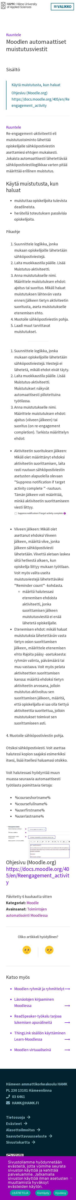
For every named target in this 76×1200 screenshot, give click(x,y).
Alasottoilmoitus (20, 1129)
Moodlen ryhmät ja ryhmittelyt (39, 988)
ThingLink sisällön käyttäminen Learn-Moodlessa (39, 1036)
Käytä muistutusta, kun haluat (36, 84)
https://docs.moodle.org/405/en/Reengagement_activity (37, 875)
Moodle (33, 902)
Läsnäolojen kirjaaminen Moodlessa (34, 1002)
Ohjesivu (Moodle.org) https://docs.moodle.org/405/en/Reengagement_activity (41, 99)
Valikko (64, 6)
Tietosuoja (15, 1117)
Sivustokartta (18, 1142)
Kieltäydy (43, 1193)
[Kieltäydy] (71, 1178)
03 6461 (18, 1096)
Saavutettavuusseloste (26, 1136)
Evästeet (14, 1123)
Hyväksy (60, 1193)
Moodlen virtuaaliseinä (32, 1049)
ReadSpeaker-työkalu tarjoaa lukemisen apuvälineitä (37, 1019)
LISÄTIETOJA (20, 1193)
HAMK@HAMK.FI (25, 1102)
